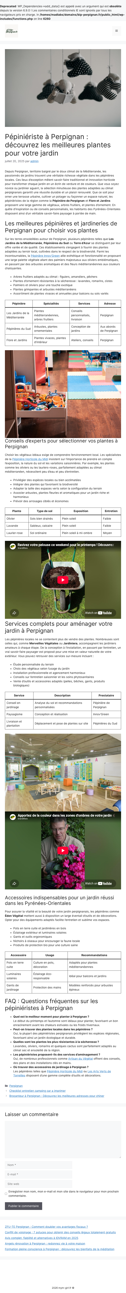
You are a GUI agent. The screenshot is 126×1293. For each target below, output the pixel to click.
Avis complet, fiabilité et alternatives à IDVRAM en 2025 (41, 1238)
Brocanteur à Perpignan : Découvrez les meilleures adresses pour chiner (56, 1096)
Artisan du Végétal (80, 1058)
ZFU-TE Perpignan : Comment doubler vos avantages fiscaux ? (46, 1226)
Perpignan (16, 1085)
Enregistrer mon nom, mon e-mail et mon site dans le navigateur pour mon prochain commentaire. (64, 1193)
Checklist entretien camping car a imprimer (37, 1090)
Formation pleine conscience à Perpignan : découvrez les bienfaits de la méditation (59, 1249)
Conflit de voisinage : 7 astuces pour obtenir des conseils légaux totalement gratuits (60, 1232)
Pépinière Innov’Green (45, 255)
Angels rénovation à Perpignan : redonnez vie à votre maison (45, 1243)
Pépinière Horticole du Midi (30, 459)
